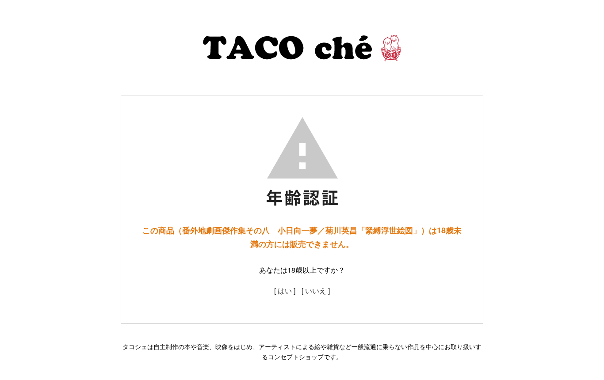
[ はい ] (284, 290)
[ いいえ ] (316, 290)
